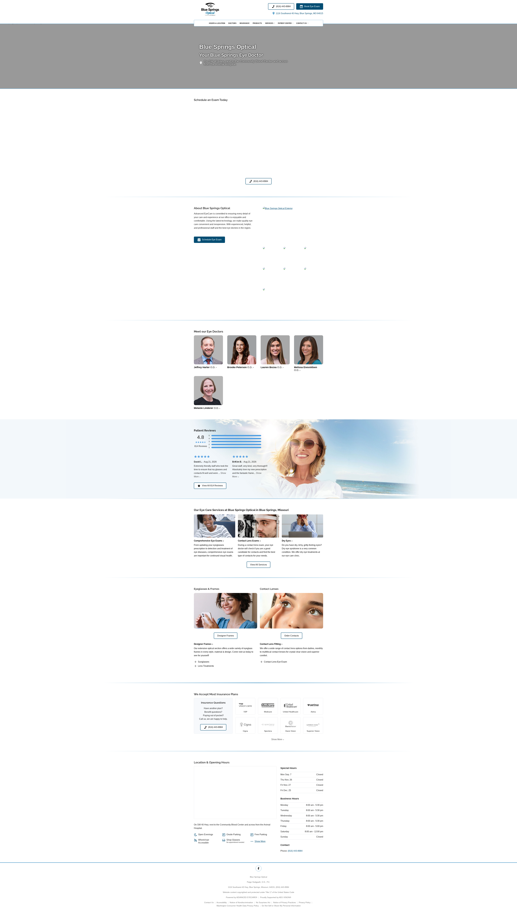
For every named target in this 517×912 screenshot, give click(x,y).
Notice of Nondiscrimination (241, 902)
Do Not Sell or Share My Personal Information (281, 906)
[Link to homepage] (216, 9)
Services (269, 23)
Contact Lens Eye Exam (275, 662)
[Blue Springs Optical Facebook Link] (258, 868)
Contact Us (301, 23)
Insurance (244, 23)
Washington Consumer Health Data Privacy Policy (237, 906)
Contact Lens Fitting (270, 644)
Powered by (241, 897)
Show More (276, 739)
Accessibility (221, 902)
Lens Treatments (206, 666)
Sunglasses (203, 662)
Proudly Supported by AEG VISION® (275, 897)
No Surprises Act (263, 902)
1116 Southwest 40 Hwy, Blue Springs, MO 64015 (299, 13)
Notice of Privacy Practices (284, 902)
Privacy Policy (304, 902)
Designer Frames (202, 644)
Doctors (232, 23)
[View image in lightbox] (278, 208)
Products (257, 23)
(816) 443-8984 (295, 851)
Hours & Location (217, 23)
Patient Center (285, 23)
